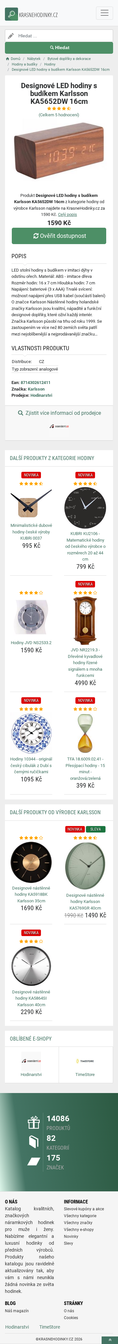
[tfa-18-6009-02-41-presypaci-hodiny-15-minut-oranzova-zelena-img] (85, 733)
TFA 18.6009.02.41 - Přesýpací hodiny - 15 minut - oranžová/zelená (85, 769)
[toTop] (110, 1340)
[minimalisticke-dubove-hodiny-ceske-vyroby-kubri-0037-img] (31, 504)
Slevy (68, 1243)
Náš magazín (17, 1311)
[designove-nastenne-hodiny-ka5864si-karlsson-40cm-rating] (31, 941)
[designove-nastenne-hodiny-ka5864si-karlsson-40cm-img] (31, 966)
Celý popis (67, 214)
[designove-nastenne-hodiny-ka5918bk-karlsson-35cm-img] (31, 862)
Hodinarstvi (41, 395)
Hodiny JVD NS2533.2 (31, 642)
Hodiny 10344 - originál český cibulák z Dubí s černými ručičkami (31, 765)
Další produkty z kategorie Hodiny (52, 458)
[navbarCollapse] (104, 13)
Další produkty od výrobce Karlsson (55, 812)
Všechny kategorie (80, 1216)
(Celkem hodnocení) (59, 114)
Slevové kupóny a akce (84, 1209)
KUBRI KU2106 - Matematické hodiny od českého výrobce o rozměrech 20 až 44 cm (85, 546)
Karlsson (36, 389)
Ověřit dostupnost (63, 235)
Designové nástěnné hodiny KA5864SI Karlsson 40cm (31, 998)
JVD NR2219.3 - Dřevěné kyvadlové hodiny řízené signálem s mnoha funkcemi (85, 662)
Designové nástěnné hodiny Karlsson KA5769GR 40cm (85, 902)
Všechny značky (78, 1222)
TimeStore (49, 1327)
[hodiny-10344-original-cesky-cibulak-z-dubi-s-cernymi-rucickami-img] (31, 733)
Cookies (71, 1317)
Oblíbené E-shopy (30, 1039)
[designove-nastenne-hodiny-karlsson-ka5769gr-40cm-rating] (85, 838)
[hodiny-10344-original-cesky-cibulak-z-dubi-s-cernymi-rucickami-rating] (31, 709)
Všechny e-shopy (79, 1229)
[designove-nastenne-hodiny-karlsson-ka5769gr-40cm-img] (85, 866)
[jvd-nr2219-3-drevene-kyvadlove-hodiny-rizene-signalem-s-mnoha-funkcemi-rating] (85, 593)
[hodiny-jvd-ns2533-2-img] (31, 617)
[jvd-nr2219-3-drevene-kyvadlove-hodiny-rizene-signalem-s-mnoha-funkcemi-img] (85, 620)
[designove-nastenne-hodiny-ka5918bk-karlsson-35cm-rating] (31, 838)
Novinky (71, 1236)
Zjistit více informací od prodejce (62, 413)
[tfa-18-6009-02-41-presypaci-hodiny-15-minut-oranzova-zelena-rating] (85, 709)
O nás (69, 1311)
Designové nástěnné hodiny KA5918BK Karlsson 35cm (31, 894)
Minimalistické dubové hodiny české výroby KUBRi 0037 (31, 532)
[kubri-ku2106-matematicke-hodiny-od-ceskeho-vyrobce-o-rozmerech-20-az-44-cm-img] (85, 508)
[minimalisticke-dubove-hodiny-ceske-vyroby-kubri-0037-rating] (31, 484)
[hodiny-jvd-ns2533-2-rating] (31, 593)
